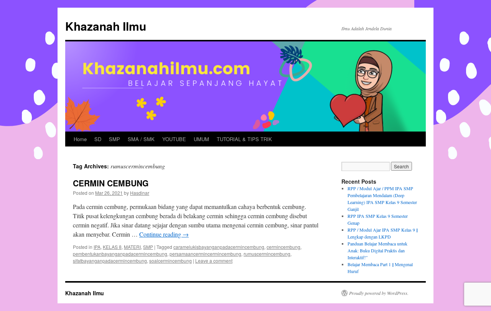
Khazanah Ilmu (105, 26)
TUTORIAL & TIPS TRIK (244, 139)
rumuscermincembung (267, 253)
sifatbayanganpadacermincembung (110, 260)
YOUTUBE (174, 139)
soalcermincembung (170, 260)
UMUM (201, 139)
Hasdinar (139, 192)
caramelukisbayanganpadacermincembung (218, 247)
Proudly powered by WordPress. (379, 293)
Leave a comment (213, 260)
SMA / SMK (141, 139)
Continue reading (164, 234)
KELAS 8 (112, 247)
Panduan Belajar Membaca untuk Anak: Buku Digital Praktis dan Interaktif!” (377, 250)
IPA (97, 247)
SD (97, 139)
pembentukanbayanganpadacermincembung (120, 253)
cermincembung (283, 247)
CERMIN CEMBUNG (110, 183)
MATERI (132, 247)
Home (80, 139)
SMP (114, 139)
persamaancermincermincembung (205, 253)
